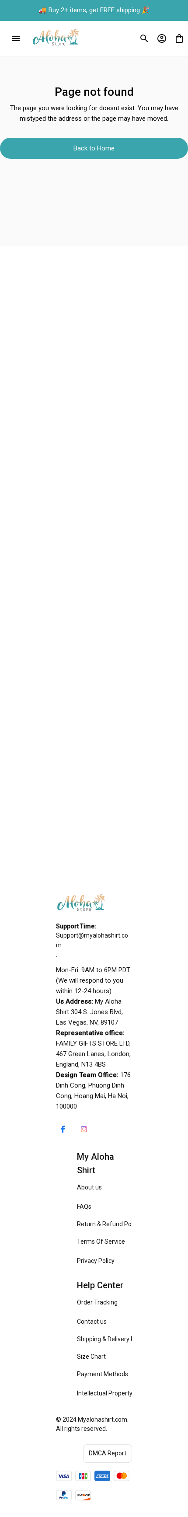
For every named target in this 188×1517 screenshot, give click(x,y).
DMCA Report (107, 1453)
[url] (94, 940)
